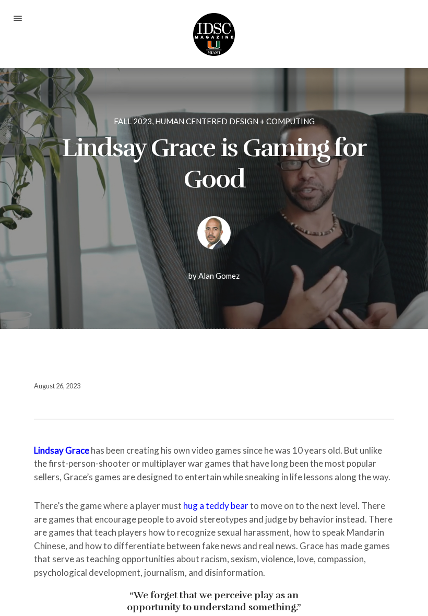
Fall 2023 (133, 121)
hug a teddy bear (215, 505)
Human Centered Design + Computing (235, 121)
